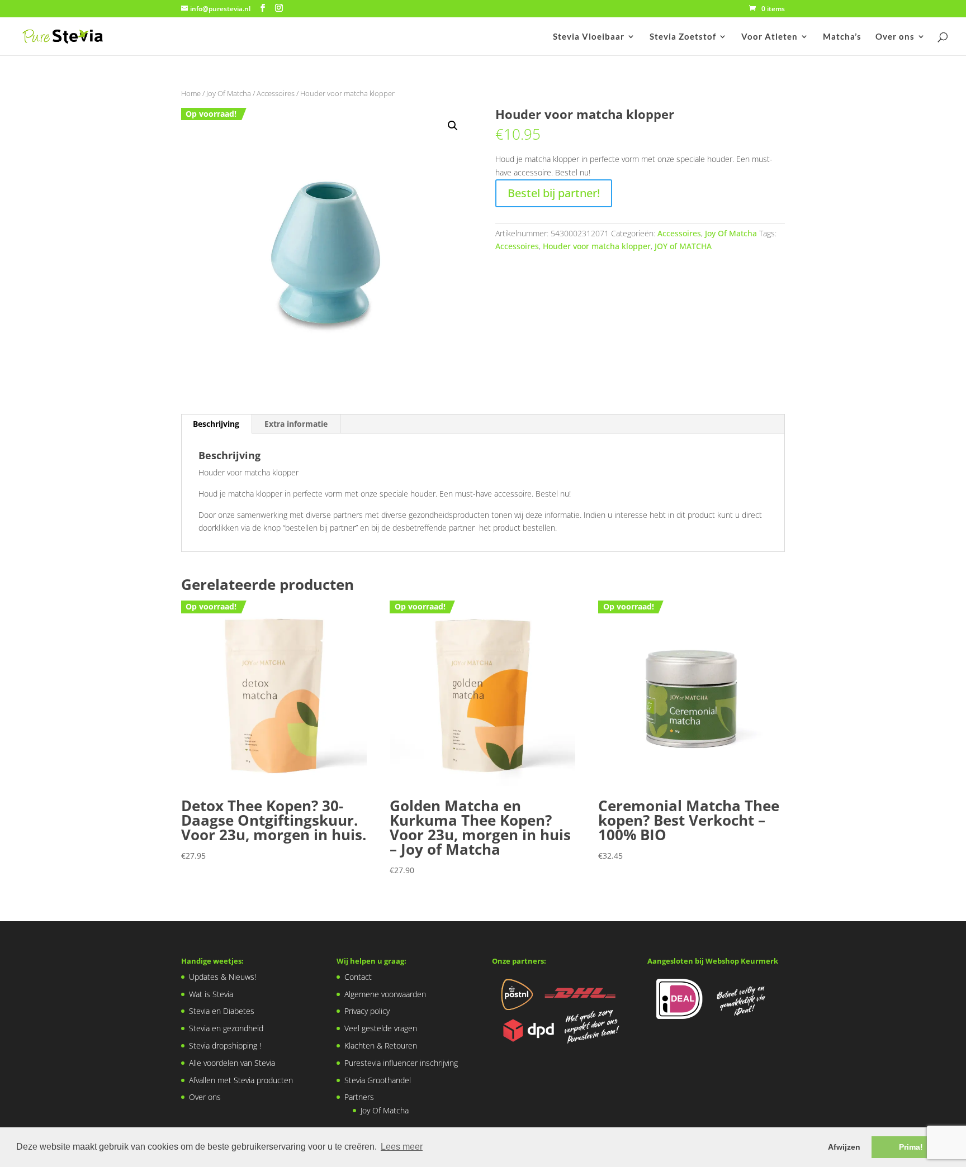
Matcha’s (842, 36)
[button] (453, 126)
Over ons (895, 36)
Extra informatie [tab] (296, 423)
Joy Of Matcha (228, 93)
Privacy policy (367, 1011)
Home (191, 93)
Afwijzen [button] (844, 1146)
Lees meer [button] (402, 1146)
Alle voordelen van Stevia (232, 1063)
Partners (359, 1097)
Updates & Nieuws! (222, 976)
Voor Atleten (769, 36)
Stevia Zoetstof (683, 36)
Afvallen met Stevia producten (241, 1080)
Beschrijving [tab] (216, 423)
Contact (358, 976)
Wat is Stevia (211, 994)
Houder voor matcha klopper (597, 246)
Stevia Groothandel (377, 1080)
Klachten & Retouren (380, 1045)
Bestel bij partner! (554, 193)
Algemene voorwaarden (385, 994)
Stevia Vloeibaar (588, 36)
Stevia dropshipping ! (225, 1045)
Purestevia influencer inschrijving (401, 1063)
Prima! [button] (911, 1146)
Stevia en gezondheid (226, 1028)
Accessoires (276, 93)
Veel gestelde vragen (380, 1028)
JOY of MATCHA (683, 246)
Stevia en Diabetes (221, 1011)
